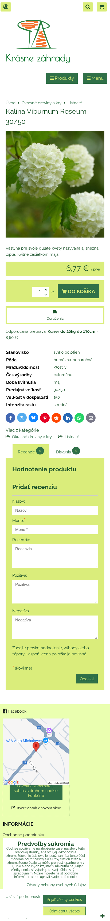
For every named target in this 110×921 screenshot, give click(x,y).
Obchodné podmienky (23, 834)
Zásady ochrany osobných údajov (56, 884)
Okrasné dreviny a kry (32, 436)
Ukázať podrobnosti (23, 897)
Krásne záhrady (38, 57)
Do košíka (80, 291)
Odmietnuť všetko (64, 911)
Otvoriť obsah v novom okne (38, 808)
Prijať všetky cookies (64, 899)
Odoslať (87, 679)
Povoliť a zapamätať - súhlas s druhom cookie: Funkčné (36, 791)
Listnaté (72, 436)
